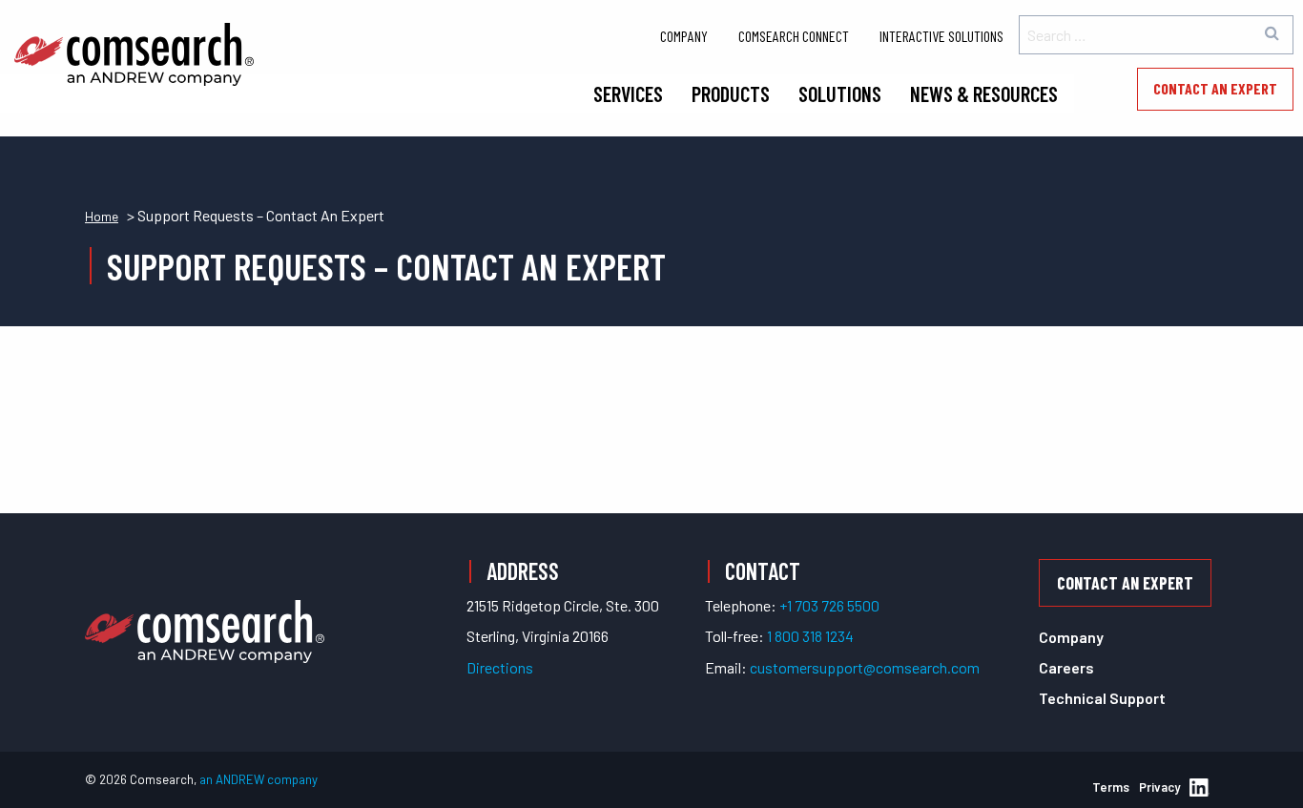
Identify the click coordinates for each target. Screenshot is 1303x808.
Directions (499, 667)
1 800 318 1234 (810, 636)
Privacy (1159, 787)
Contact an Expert (1215, 88)
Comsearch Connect (793, 36)
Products (731, 93)
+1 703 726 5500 (829, 605)
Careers (1066, 667)
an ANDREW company (258, 779)
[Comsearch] (204, 608)
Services (628, 93)
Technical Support (1102, 698)
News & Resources (984, 93)
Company (684, 36)
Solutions (839, 93)
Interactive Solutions (941, 36)
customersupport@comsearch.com (865, 667)
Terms (1110, 787)
